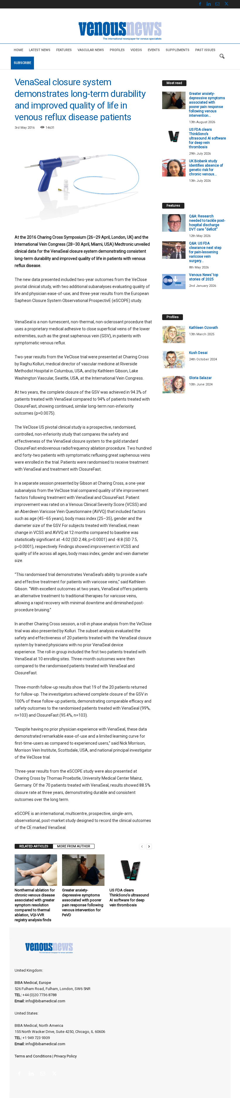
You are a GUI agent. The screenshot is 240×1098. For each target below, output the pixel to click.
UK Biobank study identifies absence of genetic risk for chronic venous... (206, 167)
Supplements (177, 50)
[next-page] (149, 846)
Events (154, 50)
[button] (221, 56)
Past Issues (205, 50)
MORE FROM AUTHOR (73, 846)
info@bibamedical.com (45, 1001)
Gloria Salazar (200, 378)
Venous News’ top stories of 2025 (203, 277)
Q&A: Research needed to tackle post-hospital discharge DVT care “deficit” (207, 222)
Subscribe (22, 63)
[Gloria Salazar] (174, 384)
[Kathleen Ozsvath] (174, 334)
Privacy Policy (65, 1056)
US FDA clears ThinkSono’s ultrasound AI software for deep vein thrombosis (207, 138)
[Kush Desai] (174, 359)
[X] (226, 4)
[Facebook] (199, 4)
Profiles (117, 50)
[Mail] (217, 4)
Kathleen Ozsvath (203, 328)
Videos (136, 50)
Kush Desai (198, 353)
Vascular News (91, 50)
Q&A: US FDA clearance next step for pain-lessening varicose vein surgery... (205, 252)
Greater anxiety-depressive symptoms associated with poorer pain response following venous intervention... (207, 105)
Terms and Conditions (33, 1056)
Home (18, 50)
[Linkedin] (208, 4)
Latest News (39, 50)
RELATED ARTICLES (33, 846)
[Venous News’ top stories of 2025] (174, 281)
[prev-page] (142, 846)
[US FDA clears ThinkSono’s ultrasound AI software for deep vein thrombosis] (130, 870)
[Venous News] (120, 30)
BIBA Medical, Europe (33, 982)
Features (64, 50)
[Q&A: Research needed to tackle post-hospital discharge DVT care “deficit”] (174, 223)
